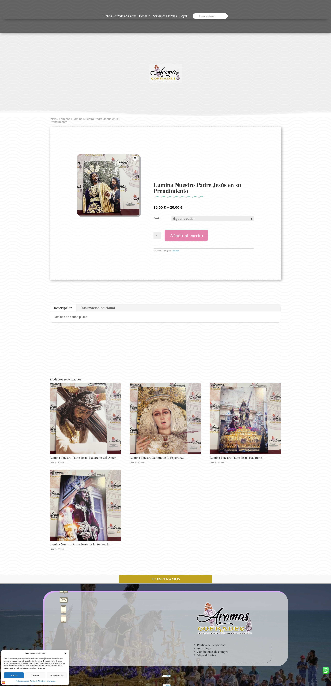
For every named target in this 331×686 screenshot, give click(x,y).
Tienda (143, 16)
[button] (65, 653)
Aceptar (14, 675)
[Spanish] (3, 682)
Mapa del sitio (206, 655)
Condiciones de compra (212, 651)
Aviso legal (204, 648)
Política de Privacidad (37, 681)
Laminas (64, 119)
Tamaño (157, 218)
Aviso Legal (51, 681)
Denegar (35, 675)
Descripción (63, 307)
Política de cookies (22, 681)
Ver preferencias (57, 675)
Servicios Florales (165, 16)
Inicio (53, 119)
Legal (183, 16)
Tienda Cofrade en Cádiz (119, 16)
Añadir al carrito (186, 235)
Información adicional (97, 307)
